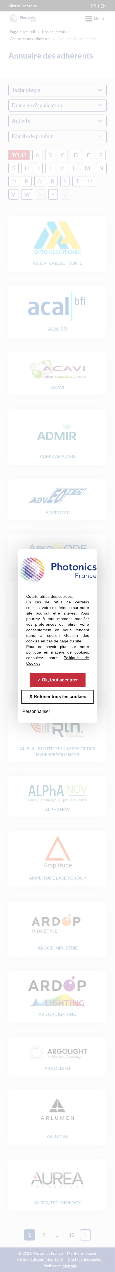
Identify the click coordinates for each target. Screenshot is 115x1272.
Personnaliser (36, 711)
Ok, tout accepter (59, 680)
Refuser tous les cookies (59, 696)
